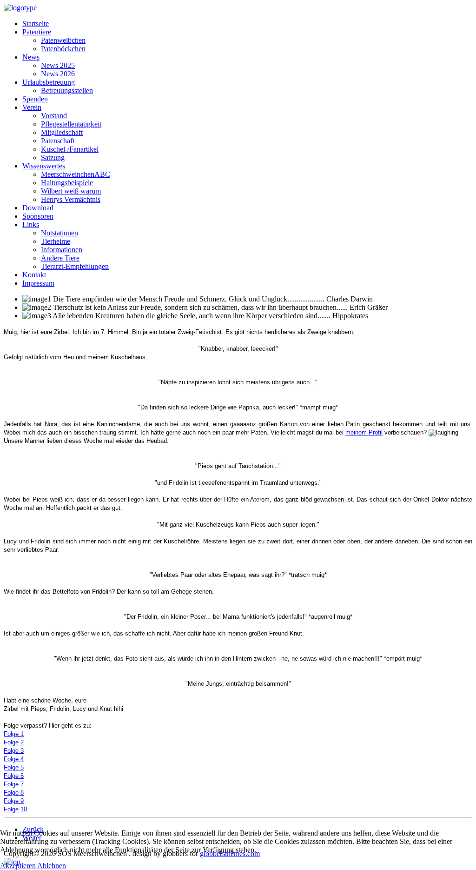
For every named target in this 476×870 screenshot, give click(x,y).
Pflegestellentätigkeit (71, 124)
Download (37, 208)
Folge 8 (14, 792)
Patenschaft (57, 141)
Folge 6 (14, 775)
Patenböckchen (63, 49)
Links (30, 224)
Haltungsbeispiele (67, 183)
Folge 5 (14, 767)
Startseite (35, 23)
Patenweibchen (63, 40)
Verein (31, 107)
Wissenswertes (43, 166)
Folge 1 (14, 733)
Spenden (35, 99)
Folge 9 (14, 800)
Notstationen (59, 233)
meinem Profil (364, 432)
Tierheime (55, 241)
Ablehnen (51, 866)
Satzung (53, 157)
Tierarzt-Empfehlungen (75, 266)
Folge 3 (14, 750)
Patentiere (36, 32)
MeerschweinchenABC (75, 174)
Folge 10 (15, 809)
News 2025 (58, 65)
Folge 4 (14, 759)
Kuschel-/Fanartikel (70, 149)
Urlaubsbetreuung (48, 82)
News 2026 (58, 74)
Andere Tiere (60, 258)
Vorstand (54, 116)
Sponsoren (37, 216)
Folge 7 (14, 784)
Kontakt (34, 275)
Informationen (61, 250)
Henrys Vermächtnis (70, 199)
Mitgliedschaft (62, 132)
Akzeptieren (18, 866)
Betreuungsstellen (67, 90)
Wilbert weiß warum (71, 191)
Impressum (38, 283)
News (31, 57)
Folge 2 (14, 742)
